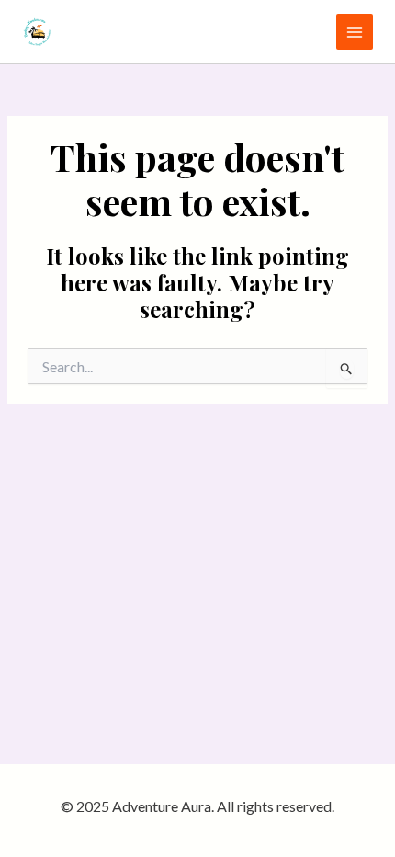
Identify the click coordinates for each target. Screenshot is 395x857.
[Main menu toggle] (354, 32)
